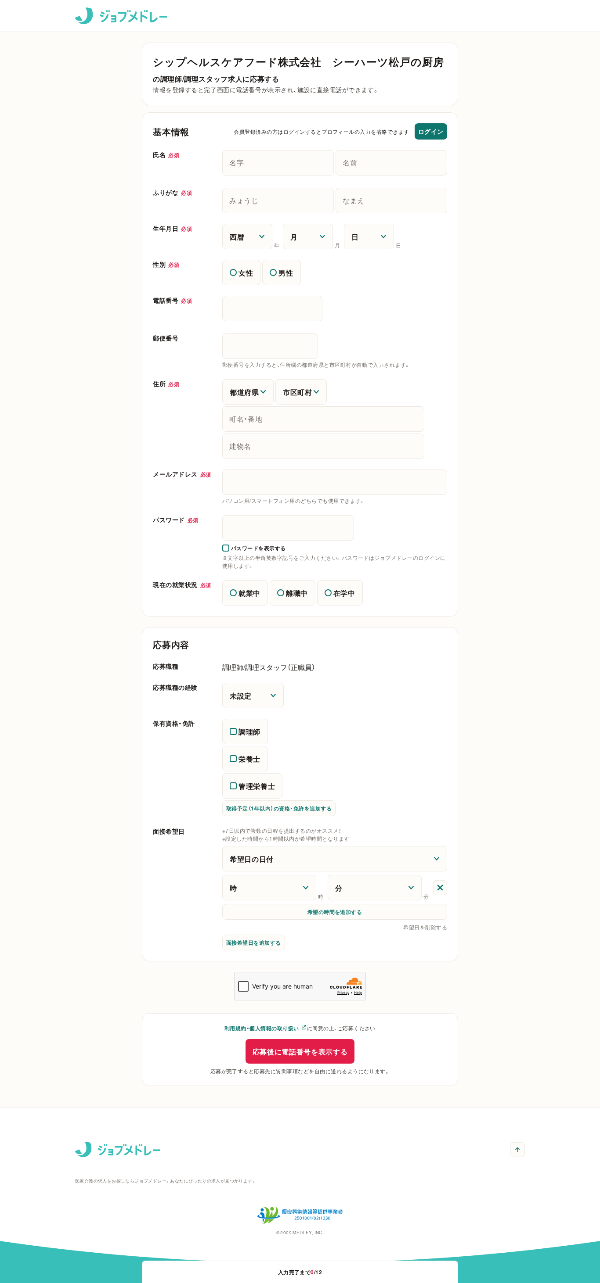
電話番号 (172, 300)
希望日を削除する (425, 927)
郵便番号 (165, 337)
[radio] (241, 272)
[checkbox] (254, 548)
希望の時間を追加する (334, 912)
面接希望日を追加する (253, 942)
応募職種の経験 (175, 687)
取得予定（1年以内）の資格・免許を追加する (279, 808)
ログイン (431, 131)
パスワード (176, 519)
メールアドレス (182, 473)
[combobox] (334, 482)
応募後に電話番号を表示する (300, 1051)
